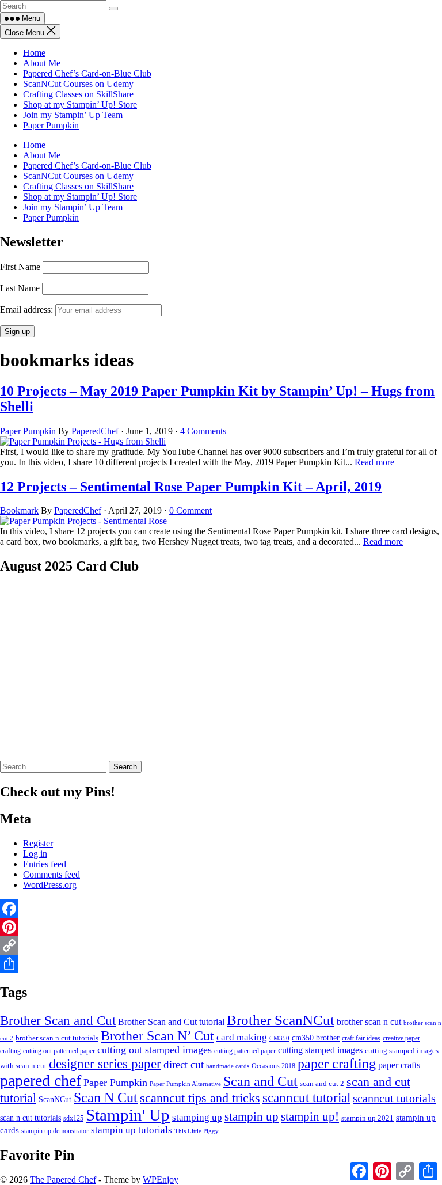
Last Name (20, 288)
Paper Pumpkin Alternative (185, 1083)
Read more (374, 462)
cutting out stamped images (154, 1049)
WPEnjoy (160, 1179)
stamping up (197, 1117)
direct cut (183, 1064)
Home (34, 53)
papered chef (40, 1080)
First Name (20, 267)
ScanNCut (55, 1099)
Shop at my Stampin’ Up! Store (80, 104)
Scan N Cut (106, 1097)
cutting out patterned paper (59, 1051)
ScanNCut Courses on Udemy (78, 84)
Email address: (27, 309)
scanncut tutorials (394, 1098)
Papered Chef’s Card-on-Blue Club (87, 73)
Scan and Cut (260, 1081)
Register (38, 843)
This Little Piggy (196, 1130)
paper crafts (399, 1065)
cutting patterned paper (245, 1051)
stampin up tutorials (131, 1130)
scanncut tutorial (306, 1098)
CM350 (279, 1038)
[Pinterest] (221, 927)
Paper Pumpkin (51, 125)
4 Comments (203, 431)
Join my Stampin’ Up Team (73, 115)
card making (241, 1037)
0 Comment (190, 510)
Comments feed (51, 874)
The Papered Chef (63, 1179)
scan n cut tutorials (30, 1117)
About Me (41, 63)
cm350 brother (316, 1037)
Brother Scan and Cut (58, 1020)
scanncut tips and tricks (200, 1098)
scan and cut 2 (322, 1084)
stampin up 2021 (367, 1118)
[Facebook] (221, 908)
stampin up (251, 1116)
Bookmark (19, 510)
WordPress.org (50, 885)
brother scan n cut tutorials (57, 1038)
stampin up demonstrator (55, 1131)
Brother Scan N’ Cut (157, 1035)
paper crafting (337, 1063)
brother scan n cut (369, 1022)
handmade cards (227, 1065)
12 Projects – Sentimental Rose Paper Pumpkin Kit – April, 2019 (191, 486)
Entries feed (44, 864)
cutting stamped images (320, 1050)
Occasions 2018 (273, 1066)
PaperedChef (95, 431)
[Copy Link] (221, 945)
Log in (35, 854)
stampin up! (310, 1116)
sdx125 (73, 1118)
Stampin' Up (128, 1115)
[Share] (221, 964)
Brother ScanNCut (280, 1020)
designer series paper (105, 1064)
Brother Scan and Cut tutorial (171, 1022)
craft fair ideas (361, 1038)
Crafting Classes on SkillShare (78, 94)
